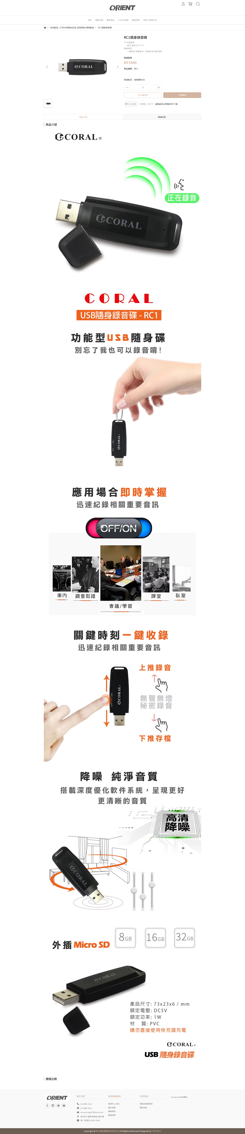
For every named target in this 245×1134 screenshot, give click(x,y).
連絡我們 (112, 1115)
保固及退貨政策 (146, 1103)
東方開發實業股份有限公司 (108, 1131)
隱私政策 (143, 1107)
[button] (118, 67)
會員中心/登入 (114, 1103)
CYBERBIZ (156, 1131)
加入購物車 (143, 95)
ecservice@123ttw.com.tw (92, 1112)
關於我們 (112, 1107)
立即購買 (182, 95)
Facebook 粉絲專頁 (179, 1097)
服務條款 (112, 1111)
